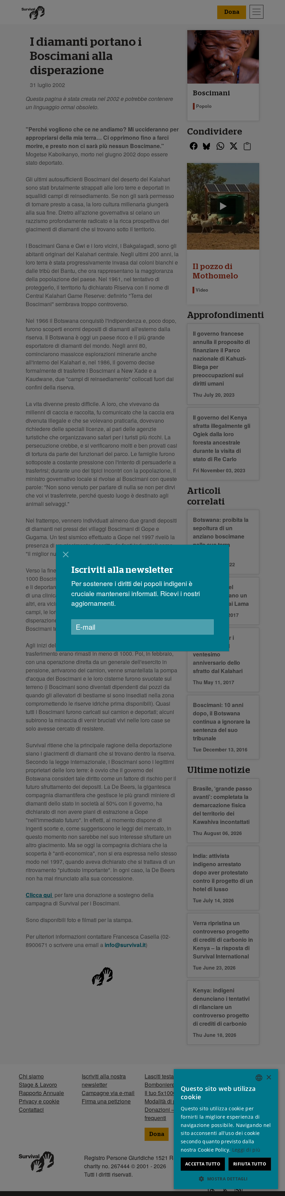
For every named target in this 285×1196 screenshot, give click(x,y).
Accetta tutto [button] (202, 1164)
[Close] (66, 554)
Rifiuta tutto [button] (249, 1164)
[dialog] (142, 598)
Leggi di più (246, 1149)
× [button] (268, 1077)
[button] (226, 1178)
